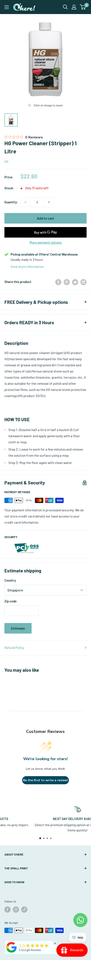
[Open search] (65, 7)
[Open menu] (6, 7)
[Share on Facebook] (58, 281)
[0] (83, 7)
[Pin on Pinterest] (67, 281)
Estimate (18, 628)
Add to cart (45, 218)
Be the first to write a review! (45, 780)
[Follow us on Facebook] (7, 909)
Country (10, 580)
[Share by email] (83, 281)
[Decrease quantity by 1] (25, 202)
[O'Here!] (11, 952)
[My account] (74, 7)
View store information (27, 267)
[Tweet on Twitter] (75, 281)
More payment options (46, 242)
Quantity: (11, 202)
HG (6, 161)
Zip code (10, 601)
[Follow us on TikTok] (24, 909)
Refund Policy (14, 648)
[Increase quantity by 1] (48, 202)
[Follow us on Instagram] (16, 909)
